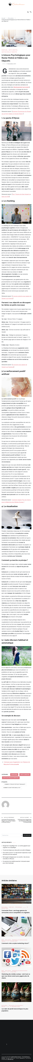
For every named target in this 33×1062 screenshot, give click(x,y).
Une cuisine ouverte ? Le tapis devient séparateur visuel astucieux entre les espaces (17, 853)
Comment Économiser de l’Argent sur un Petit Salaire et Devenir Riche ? (8, 820)
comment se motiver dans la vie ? (12, 787)
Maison (3, 1006)
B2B (3, 940)
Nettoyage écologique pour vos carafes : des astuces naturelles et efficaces (16, 857)
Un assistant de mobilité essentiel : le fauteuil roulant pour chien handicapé (16, 862)
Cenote (21, 1058)
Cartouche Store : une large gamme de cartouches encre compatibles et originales (16, 911)
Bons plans (4, 50)
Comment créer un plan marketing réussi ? (15, 943)
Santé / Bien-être (13, 50)
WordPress (10, 1059)
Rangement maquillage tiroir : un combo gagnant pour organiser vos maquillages (16, 846)
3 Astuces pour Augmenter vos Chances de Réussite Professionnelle (24, 820)
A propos (9, 1044)
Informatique (18, 907)
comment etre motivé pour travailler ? (14, 784)
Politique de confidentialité (9, 1032)
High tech (11, 907)
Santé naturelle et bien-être (9, 52)
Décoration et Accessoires (16, 1005)
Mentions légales (7, 1038)
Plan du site (5, 1025)
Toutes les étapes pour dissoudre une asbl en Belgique (16, 850)
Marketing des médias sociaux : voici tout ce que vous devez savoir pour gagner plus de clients (16, 976)
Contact (4, 1044)
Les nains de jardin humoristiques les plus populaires (15, 1010)
